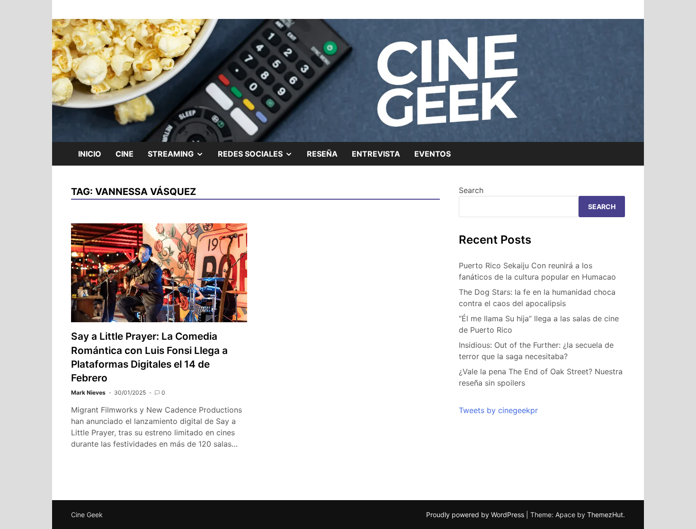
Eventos (432, 154)
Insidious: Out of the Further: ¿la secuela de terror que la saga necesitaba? (536, 350)
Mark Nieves (88, 392)
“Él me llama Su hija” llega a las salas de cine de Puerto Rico (539, 324)
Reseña (322, 154)
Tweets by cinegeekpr (498, 410)
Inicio (89, 154)
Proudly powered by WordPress (476, 515)
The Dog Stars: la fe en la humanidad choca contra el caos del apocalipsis (537, 297)
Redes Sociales (259, 157)
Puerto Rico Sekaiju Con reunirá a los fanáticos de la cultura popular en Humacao (537, 271)
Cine (125, 154)
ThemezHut (605, 515)
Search (471, 190)
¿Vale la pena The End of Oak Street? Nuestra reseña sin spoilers (541, 377)
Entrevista (376, 154)
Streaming (179, 157)
